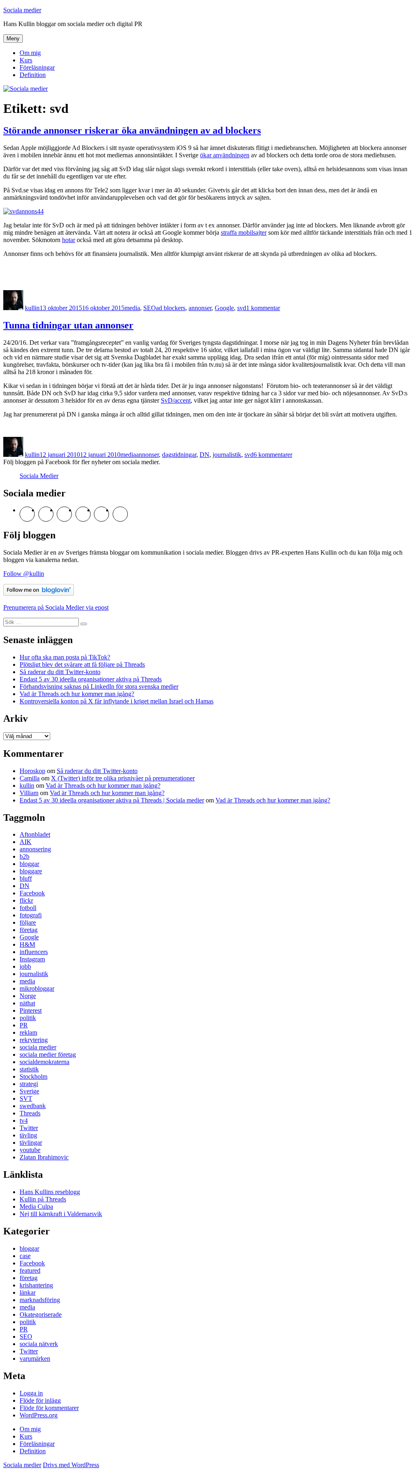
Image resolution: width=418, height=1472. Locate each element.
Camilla (30, 778)
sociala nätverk (39, 1343)
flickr (26, 900)
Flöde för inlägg (40, 1400)
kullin (32, 307)
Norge (28, 995)
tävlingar (31, 1142)
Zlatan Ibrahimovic (44, 1157)
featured (30, 1270)
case (25, 1255)
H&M (27, 944)
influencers (34, 951)
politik (28, 1017)
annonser (200, 307)
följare (28, 922)
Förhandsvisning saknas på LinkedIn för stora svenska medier (99, 686)
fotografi (31, 915)
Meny (13, 38)
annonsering (35, 849)
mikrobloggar (37, 988)
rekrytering (34, 1039)
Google (224, 307)
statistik (29, 1069)
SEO (149, 307)
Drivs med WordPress (71, 1464)
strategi (29, 1083)
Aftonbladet (35, 834)
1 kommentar (263, 307)
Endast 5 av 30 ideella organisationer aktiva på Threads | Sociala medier (112, 800)
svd (241, 307)
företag (29, 929)
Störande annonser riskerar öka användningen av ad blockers (132, 130)
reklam (28, 1032)
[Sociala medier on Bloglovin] (38, 593)
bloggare (31, 871)
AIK (25, 841)
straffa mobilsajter (244, 232)
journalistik (227, 454)
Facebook (32, 893)
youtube (30, 1149)
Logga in (31, 1393)
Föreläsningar (37, 67)
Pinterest (31, 1010)
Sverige (29, 1091)
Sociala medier (22, 10)
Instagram (32, 959)
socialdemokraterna (44, 1061)
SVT (26, 1098)
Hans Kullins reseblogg (50, 1191)
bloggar (29, 863)
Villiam (29, 792)
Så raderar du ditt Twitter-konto (60, 671)
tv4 (24, 1120)
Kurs (26, 60)
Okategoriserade (41, 1314)
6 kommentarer (272, 454)
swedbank (33, 1105)
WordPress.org (39, 1415)
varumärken (35, 1358)
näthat (27, 1003)
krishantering (36, 1285)
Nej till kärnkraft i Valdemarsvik (61, 1213)
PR (24, 1025)
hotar (68, 239)
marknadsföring (40, 1299)
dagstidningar (179, 454)
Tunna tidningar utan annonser (68, 325)
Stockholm (33, 1076)
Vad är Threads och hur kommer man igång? (77, 693)
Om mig (30, 52)
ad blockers (170, 307)
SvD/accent (176, 400)
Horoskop (32, 770)
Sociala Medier (39, 475)
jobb (25, 966)
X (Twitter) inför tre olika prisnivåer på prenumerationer (123, 778)
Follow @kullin (23, 573)
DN (204, 454)
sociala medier (38, 1047)
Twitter (29, 1127)
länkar (28, 1292)
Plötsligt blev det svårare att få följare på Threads (82, 664)
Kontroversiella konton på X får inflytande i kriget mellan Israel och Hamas (116, 701)
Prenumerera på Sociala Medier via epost (56, 607)
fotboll (28, 907)
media (132, 307)
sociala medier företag (48, 1054)
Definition (33, 74)
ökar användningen (224, 155)
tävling (28, 1135)
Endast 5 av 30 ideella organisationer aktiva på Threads (91, 679)
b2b (24, 856)
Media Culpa (36, 1206)
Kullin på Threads (43, 1199)
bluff (26, 878)
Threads (30, 1113)
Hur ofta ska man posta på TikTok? (65, 657)
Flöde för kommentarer (49, 1407)
